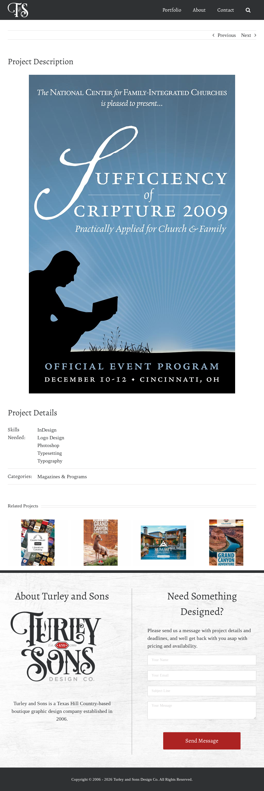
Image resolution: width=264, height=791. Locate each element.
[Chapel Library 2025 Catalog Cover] (38, 522)
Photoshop (48, 445)
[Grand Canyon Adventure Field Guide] (226, 522)
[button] (248, 10)
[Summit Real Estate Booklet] (163, 522)
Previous (227, 35)
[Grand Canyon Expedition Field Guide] (101, 522)
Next (246, 35)
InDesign (46, 430)
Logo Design (50, 437)
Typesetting (49, 453)
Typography (49, 461)
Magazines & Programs (62, 476)
